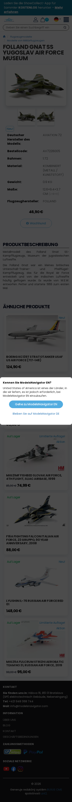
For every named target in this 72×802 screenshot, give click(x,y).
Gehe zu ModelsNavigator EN (36, 404)
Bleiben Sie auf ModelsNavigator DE (36, 414)
